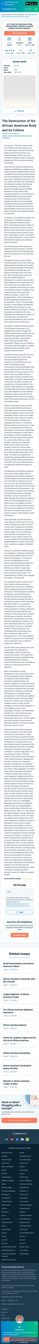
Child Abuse (5, 1163)
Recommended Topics (27, 1233)
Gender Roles (24, 1177)
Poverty (22, 1173)
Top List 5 (5, 1243)
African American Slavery (15, 1025)
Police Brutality (6, 1159)
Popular (4, 1233)
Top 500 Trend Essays (9, 1260)
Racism (22, 1153)
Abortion (4, 1208)
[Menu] (35, 9)
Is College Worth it (25, 1226)
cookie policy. (24, 1342)
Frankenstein (24, 1170)
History (9, 14)
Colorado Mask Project (9, 1247)
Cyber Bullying (6, 1229)
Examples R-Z (6, 1198)
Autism (4, 1226)
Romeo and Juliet (25, 1156)
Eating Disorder (24, 1222)
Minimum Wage (7, 1187)
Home (4, 14)
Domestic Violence (25, 1215)
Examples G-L (6, 1194)
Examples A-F (24, 1191)
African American (18, 14)
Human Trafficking (25, 1180)
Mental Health (6, 1205)
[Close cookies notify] (37, 1338)
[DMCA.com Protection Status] (27, 1139)
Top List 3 (5, 1240)
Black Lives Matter (7, 1166)
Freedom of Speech (8, 1180)
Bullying (22, 1166)
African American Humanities (16, 1053)
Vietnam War (24, 1163)
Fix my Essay (24, 1250)
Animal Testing (6, 1177)
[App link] (31, 3)
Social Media (24, 1198)
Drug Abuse (23, 1229)
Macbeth (4, 1156)
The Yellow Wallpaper (8, 1191)
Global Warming (7, 1153)
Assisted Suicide (7, 1222)
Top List (4, 1236)
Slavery (4, 1184)
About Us (4, 1312)
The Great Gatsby (25, 1159)
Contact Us (5, 1309)
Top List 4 (23, 1240)
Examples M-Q (24, 1194)
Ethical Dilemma (25, 1208)
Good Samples (24, 1254)
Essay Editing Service (8, 1250)
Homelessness (24, 1187)
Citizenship (5, 138)
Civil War (4, 1173)
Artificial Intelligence (26, 1205)
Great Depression (25, 1219)
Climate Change (7, 1201)
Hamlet (4, 1170)
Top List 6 (23, 1243)
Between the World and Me (23, 136)
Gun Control (5, 1219)
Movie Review (24, 1201)
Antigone (22, 1212)
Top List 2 (23, 1236)
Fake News (5, 1212)
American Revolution (26, 1184)
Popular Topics (24, 1247)
